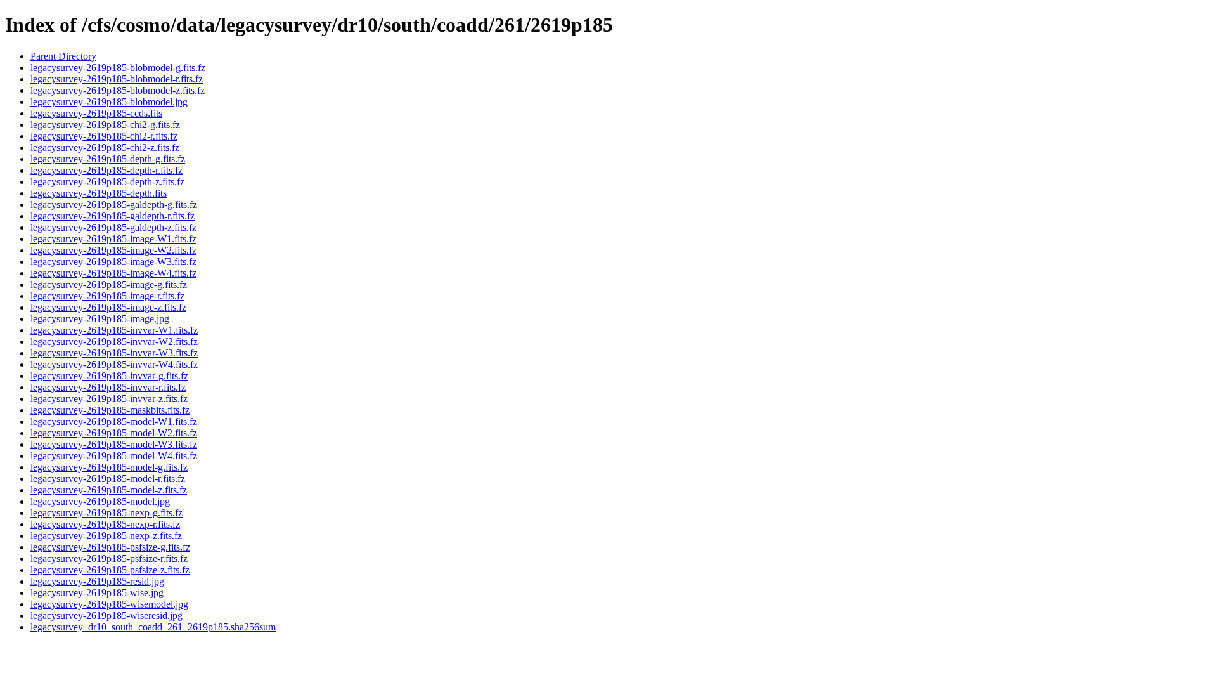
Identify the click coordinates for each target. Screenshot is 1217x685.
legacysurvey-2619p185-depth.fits (98, 193)
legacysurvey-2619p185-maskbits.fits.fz (110, 410)
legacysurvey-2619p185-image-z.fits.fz (108, 307)
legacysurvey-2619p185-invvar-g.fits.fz (109, 375)
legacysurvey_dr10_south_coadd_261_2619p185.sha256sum (153, 627)
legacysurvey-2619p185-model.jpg (100, 501)
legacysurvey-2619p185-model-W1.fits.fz (113, 421)
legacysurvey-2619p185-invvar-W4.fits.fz (114, 364)
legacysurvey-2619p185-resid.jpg (97, 581)
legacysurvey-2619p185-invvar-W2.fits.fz (114, 341)
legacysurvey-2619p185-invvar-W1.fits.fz (114, 330)
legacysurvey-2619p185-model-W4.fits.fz (113, 455)
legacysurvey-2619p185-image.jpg (99, 318)
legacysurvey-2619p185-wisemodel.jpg (109, 604)
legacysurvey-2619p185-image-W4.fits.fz (113, 273)
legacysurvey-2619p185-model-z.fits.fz (108, 490)
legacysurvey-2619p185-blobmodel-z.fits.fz (117, 90)
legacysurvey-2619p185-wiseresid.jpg (106, 615)
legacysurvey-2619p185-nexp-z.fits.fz (106, 535)
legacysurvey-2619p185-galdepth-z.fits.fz (113, 227)
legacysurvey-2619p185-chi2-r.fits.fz (103, 136)
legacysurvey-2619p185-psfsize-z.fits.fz (110, 569)
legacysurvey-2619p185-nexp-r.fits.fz (105, 524)
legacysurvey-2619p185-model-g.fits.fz (109, 467)
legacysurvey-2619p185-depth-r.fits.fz (106, 170)
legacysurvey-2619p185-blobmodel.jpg (109, 101)
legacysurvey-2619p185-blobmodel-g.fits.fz (117, 67)
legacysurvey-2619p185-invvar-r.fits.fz (108, 387)
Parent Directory (63, 56)
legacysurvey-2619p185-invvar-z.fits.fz (109, 398)
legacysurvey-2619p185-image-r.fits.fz (107, 295)
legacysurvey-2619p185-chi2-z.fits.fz (104, 147)
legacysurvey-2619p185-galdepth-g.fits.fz (113, 204)
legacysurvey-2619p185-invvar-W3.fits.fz (114, 353)
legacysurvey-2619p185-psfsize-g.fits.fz (110, 547)
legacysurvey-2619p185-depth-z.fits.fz (107, 181)
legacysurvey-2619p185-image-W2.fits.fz (113, 250)
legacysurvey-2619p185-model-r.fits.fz (107, 478)
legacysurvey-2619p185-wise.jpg (97, 592)
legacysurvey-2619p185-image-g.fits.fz (108, 284)
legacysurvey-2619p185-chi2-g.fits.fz (105, 124)
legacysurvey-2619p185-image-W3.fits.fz (113, 261)
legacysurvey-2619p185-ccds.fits (96, 113)
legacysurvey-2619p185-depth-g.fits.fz (107, 158)
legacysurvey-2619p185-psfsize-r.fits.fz (109, 558)
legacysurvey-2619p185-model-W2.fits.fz (113, 432)
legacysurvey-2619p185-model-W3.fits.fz (113, 444)
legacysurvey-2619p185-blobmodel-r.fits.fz (116, 79)
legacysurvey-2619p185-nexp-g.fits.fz (106, 512)
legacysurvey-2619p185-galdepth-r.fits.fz (112, 216)
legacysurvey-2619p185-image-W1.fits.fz (113, 238)
